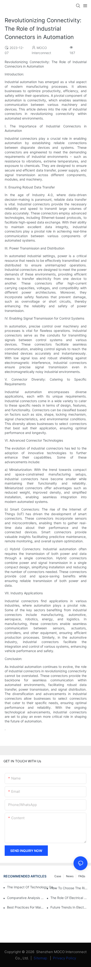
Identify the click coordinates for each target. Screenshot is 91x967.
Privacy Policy (64, 958)
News (70, 876)
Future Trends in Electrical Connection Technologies (69, 907)
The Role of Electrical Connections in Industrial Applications (69, 898)
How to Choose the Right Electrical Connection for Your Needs (69, 888)
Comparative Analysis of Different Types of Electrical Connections (25, 898)
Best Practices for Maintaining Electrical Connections (25, 907)
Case (57, 876)
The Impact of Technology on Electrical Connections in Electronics (31, 887)
